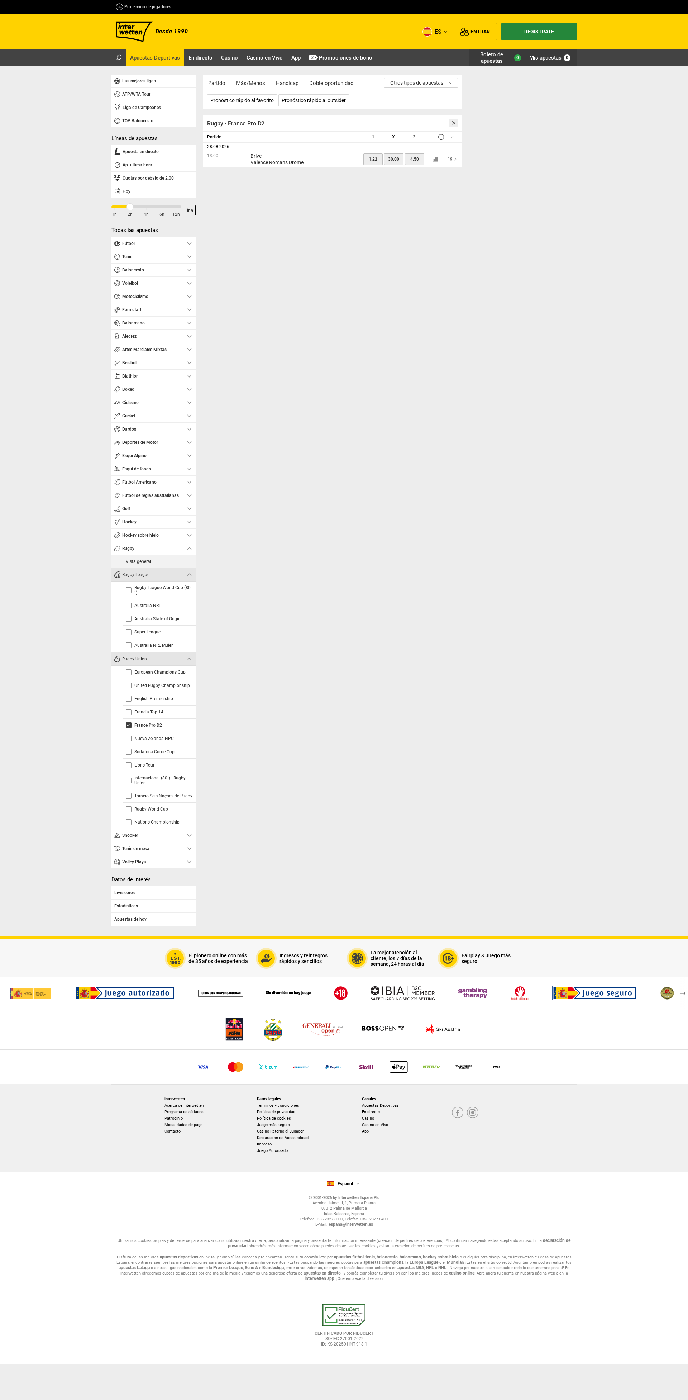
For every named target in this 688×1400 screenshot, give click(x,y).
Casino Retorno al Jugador (280, 1131)
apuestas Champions (383, 1262)
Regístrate (539, 31)
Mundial (455, 1262)
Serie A (251, 1267)
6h (161, 214)
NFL (430, 1267)
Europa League (424, 1262)
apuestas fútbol (349, 1256)
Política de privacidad (276, 1112)
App (365, 1131)
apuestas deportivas (179, 1256)
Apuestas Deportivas (380, 1105)
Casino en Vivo (375, 1125)
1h (114, 214)
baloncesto (387, 1256)
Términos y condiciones (278, 1105)
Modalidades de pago (183, 1125)
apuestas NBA (410, 1267)
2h (130, 214)
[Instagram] (472, 1113)
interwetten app (319, 1278)
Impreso (264, 1144)
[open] (344, 1327)
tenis (370, 1256)
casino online (461, 1273)
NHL (442, 1267)
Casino (368, 1118)
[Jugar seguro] (594, 993)
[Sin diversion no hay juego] (288, 993)
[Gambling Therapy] (473, 993)
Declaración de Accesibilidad (283, 1137)
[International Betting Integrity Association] (403, 993)
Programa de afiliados (184, 1112)
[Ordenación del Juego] (30, 993)
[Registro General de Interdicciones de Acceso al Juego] (520, 993)
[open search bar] (118, 57)
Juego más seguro (273, 1125)
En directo (371, 1112)
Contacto (172, 1131)
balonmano (410, 1256)
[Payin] (399, 1067)
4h (146, 214)
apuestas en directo (322, 1273)
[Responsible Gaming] (341, 993)
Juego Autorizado (272, 1150)
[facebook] (457, 1113)
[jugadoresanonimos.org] (667, 993)
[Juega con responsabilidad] (220, 993)
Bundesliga (273, 1267)
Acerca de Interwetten (184, 1105)
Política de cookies (274, 1118)
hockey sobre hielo (441, 1256)
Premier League (228, 1267)
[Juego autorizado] (125, 993)
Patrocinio (173, 1118)
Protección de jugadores (147, 6)
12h (176, 214)
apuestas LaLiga (134, 1267)
